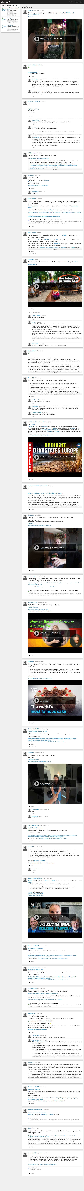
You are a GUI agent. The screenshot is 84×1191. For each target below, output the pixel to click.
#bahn (37, 759)
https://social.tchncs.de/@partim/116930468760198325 (41, 863)
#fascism (48, 993)
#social (51, 1114)
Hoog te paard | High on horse (35, 969)
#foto (56, 738)
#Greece (30, 892)
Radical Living (43, 548)
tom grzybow (35, 191)
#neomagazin (10, 11)
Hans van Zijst (31, 1013)
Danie (29, 1128)
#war (52, 239)
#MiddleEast (47, 239)
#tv (16, 13)
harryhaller (31, 1062)
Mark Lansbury (32, 198)
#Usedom (57, 210)
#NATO (30, 880)
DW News (42, 39)
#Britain (55, 428)
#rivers (30, 72)
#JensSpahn (53, 587)
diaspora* (5, 2)
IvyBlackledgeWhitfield (34, 65)
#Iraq (59, 164)
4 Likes (32, 723)
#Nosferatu (75, 206)
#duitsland (52, 738)
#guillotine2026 (54, 993)
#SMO (53, 880)
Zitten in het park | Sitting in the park (37, 731)
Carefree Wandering (44, 633)
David (33, 322)
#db (29, 759)
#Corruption (61, 165)
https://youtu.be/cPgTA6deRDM (35, 893)
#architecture (31, 835)
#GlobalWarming (32, 216)
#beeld (32, 738)
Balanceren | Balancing (34, 1089)
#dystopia (36, 1156)
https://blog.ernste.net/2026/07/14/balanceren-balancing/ (51, 1101)
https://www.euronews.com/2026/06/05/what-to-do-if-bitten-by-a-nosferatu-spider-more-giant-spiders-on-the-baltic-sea (54, 213)
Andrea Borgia (31, 576)
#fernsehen (9, 14)
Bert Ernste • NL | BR (33, 729)
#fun (14, 22)
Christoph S (10, 18)
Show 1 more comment (34, 312)
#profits (38, 239)
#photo (74, 738)
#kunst (70, 738)
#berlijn (43, 738)
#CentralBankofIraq (52, 165)
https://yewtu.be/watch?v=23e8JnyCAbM (38, 609)
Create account (79, 2)
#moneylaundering (34, 167)
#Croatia (48, 429)
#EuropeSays (33, 164)
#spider (30, 207)
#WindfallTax (57, 243)
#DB (44, 860)
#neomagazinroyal (11, 13)
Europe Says (32, 158)
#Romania (49, 431)
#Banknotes (33, 165)
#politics (30, 607)
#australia (63, 164)
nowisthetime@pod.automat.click (36, 422)
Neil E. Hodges (32, 153)
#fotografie (60, 738)
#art (29, 738)
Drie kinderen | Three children (35, 948)
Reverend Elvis (32, 350)
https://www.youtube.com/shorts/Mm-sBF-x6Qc (39, 525)
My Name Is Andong (44, 287)
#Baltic (41, 210)
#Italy (34, 895)
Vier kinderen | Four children (35, 828)
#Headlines (40, 164)
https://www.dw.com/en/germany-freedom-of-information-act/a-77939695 (45, 999)
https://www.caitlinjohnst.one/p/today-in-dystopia (39, 1164)
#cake (35, 676)
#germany (14, 14)
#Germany (74, 165)
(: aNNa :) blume (36, 315)
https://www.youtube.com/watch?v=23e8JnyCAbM (40, 611)
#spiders (39, 216)
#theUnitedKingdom (55, 167)
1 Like (32, 76)
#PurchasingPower (44, 167)
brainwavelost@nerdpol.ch (35, 878)
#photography (31, 740)
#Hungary (57, 431)
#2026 (33, 424)
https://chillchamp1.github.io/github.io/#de (38, 185)
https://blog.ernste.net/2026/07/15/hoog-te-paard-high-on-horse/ (53, 980)
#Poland (44, 429)
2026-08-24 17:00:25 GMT (43, 158)
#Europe (49, 164)
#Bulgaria (55, 429)
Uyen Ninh (42, 784)
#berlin (47, 738)
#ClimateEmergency (47, 216)
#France (70, 165)
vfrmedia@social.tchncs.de (39, 1042)
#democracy (44, 1114)
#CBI (46, 165)
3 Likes (32, 117)
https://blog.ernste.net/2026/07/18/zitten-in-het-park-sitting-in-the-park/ (54, 741)
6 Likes (32, 309)
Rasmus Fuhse (36, 79)
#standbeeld (44, 740)
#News (44, 164)
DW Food (42, 701)
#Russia (47, 880)
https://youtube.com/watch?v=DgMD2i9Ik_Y (42, 435)
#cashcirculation (40, 165)
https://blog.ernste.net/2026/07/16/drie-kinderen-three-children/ (52, 958)
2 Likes (32, 251)
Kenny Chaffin (35, 809)
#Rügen (51, 210)
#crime (65, 165)
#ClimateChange (56, 216)
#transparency (41, 993)
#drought (44, 426)
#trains (30, 181)
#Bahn (41, 860)
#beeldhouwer (37, 738)
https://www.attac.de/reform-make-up (37, 1112)
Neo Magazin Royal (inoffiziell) (13, 8)
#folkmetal (9, 20)
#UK (42, 895)
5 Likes (32, 188)
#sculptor (37, 740)
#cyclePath (31, 109)
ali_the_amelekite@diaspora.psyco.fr (37, 485)
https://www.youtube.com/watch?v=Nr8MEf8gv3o (39, 678)
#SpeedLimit (37, 1029)
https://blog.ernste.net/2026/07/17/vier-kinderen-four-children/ (52, 838)
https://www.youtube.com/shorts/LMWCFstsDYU (39, 761)
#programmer (10, 22)
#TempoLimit (43, 1029)
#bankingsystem (70, 164)
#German (43, 1156)
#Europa (53, 164)
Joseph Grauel (35, 869)
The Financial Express (45, 458)
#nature (36, 206)
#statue (49, 740)
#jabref (16, 22)
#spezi (35, 264)
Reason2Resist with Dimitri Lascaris (48, 918)
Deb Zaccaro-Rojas (37, 400)
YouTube (47, 39)
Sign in (71, 2)
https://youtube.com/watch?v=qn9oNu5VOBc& (67, 262)
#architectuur (38, 835)
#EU (57, 164)
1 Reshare (33, 253)
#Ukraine (30, 895)
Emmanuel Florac (32, 602)
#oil (64, 235)
